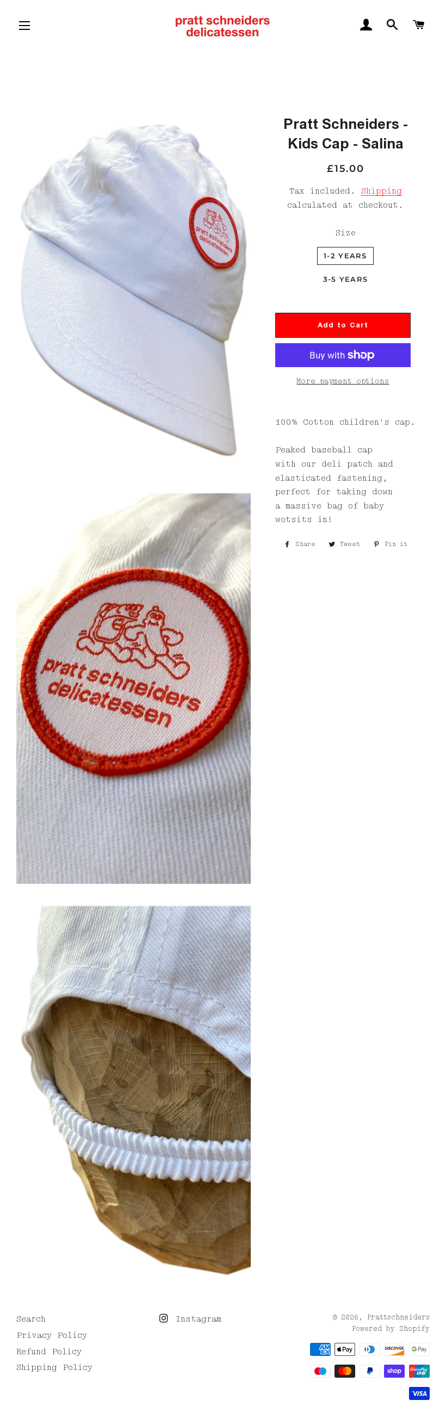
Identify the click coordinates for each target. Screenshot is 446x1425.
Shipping (381, 191)
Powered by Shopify (391, 1329)
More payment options (342, 381)
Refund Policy (49, 1351)
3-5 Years (345, 279)
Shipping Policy (54, 1367)
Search (31, 1319)
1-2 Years (345, 255)
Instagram (195, 1319)
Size (346, 232)
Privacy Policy (51, 1335)
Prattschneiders (398, 1317)
